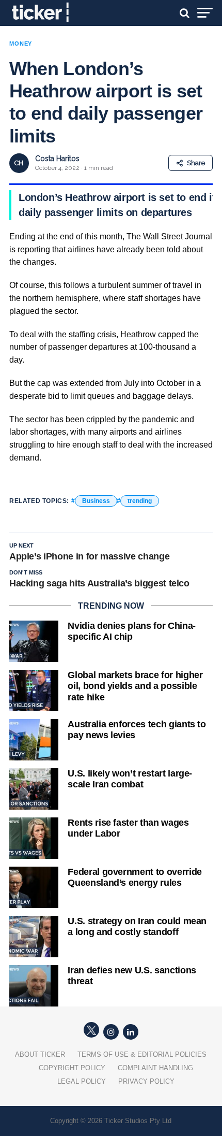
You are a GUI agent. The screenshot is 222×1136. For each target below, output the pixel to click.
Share (196, 163)
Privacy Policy (146, 1081)
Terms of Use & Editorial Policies (142, 1054)
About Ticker (40, 1054)
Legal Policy (81, 1081)
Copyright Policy (72, 1068)
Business (96, 501)
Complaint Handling (155, 1068)
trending (140, 501)
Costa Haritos (57, 158)
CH (18, 163)
